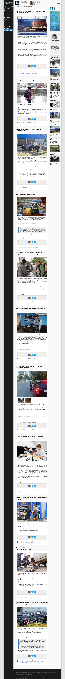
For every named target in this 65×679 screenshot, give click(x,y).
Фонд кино (20, 359)
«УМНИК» (42, 492)
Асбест (27, 360)
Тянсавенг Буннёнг (24, 187)
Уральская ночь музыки (42, 661)
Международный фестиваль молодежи (31, 661)
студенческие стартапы (23, 491)
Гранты (30, 492)
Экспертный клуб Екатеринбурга (37, 2)
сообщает (20, 220)
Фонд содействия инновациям (23, 492)
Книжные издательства (31, 247)
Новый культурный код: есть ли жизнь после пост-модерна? (24, 2)
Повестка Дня (18, 6)
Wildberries (25, 247)
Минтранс (20, 597)
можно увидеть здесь (31, 61)
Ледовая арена (28, 73)
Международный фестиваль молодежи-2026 (25, 662)
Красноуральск (20, 360)
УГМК (20, 71)
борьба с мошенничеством (23, 542)
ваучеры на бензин (31, 542)
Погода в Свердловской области (24, 123)
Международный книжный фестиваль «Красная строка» (28, 303)
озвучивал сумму (40, 43)
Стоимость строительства (36, 73)
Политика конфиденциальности (21, 675)
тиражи (37, 247)
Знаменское (35, 359)
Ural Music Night (21, 661)
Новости (20, 6)
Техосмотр (24, 597)
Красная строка (41, 303)
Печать (34, 70)
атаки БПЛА (21, 247)
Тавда (25, 360)
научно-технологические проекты (33, 491)
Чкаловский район (22, 431)
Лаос (19, 187)
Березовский (40, 359)
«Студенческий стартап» (36, 492)
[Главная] (9, 3)
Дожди (31, 123)
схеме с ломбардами (33, 532)
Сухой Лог (31, 359)
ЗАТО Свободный (26, 359)
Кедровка (44, 359)
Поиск (58, 3)
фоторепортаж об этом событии (27, 58)
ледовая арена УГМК (22, 73)
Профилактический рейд (29, 431)
